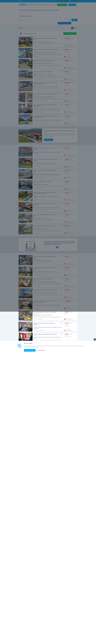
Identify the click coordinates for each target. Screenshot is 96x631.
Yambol (39, 325)
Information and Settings (41, 350)
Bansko (36, 335)
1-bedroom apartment (42, 330)
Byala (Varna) (36, 313)
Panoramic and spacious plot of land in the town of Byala (45, 312)
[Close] (95, 339)
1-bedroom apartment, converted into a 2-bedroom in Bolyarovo (44, 324)
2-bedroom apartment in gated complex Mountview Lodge (45, 334)
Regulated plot (41, 319)
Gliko (39, 313)
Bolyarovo (36, 325)
